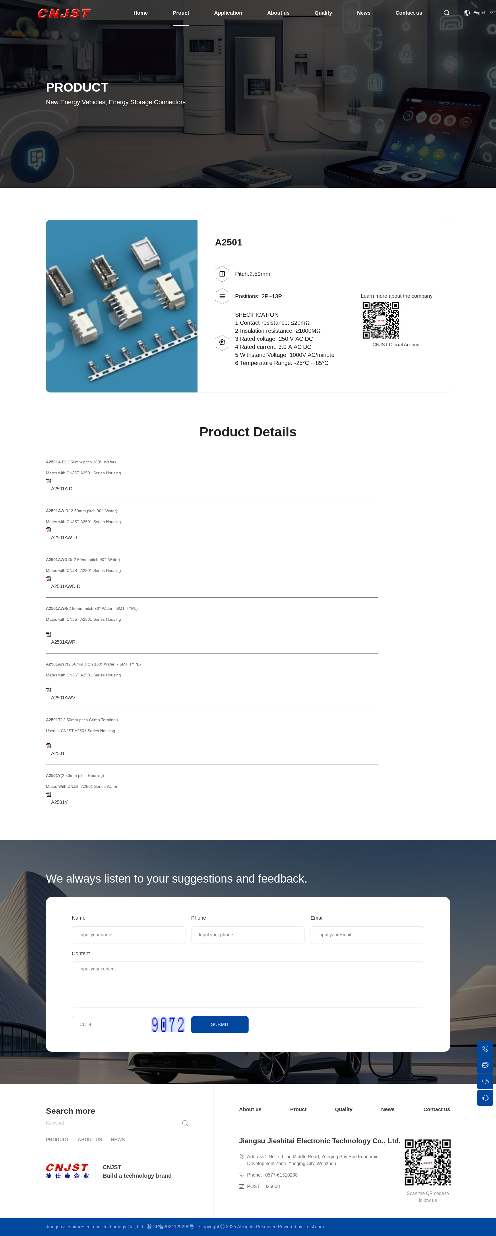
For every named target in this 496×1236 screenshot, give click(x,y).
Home (140, 13)
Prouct (181, 13)
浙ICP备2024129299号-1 (172, 1226)
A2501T (59, 753)
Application (228, 13)
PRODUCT (57, 1139)
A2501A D (61, 489)
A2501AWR (63, 642)
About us (278, 13)
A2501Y (59, 802)
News (364, 13)
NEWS (118, 1139)
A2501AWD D (65, 586)
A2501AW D (64, 537)
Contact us (409, 13)
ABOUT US (90, 1139)
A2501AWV (63, 698)
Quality (323, 13)
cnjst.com (314, 1226)
